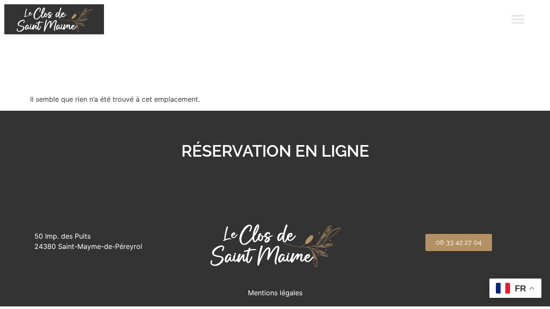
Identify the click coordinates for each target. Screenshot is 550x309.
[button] (518, 19)
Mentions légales (275, 292)
